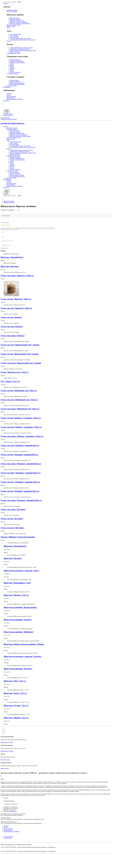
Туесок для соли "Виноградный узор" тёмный (20, 345)
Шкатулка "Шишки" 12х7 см (16, 718)
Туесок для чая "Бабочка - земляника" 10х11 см (21, 418)
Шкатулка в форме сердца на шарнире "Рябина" (24, 644)
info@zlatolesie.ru (12, 811)
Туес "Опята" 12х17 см (10, 381)
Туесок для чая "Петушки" (12, 519)
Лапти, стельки (11, 26)
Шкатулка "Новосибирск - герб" (17, 583)
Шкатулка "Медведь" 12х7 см (16, 595)
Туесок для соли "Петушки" (12, 528)
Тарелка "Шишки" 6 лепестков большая (18, 537)
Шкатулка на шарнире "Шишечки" (19, 632)
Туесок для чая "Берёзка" (11, 317)
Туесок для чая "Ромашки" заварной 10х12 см (20, 491)
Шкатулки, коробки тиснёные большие (20, 23)
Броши (11, 65)
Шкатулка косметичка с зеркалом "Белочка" (23, 656)
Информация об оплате (7, 742)
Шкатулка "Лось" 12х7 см (15, 681)
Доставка (9, 93)
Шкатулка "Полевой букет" (12, 257)
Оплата (9, 95)
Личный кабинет (8, 836)
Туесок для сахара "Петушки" (13, 509)
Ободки (12, 69)
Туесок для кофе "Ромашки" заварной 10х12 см (20, 473)
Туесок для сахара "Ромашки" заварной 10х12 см (21, 500)
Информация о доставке (7, 751)
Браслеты (12, 68)
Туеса (8, 27)
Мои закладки (8, 838)
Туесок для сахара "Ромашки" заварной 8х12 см (21, 464)
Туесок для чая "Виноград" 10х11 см (16, 299)
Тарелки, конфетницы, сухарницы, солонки (21, 47)
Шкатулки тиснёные (15, 19)
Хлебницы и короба (12, 10)
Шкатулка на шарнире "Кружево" (18, 669)
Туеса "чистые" (14, 35)
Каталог (6, 3)
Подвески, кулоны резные (17, 61)
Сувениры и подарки (12, 73)
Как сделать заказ (11, 96)
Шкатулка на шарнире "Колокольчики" (20, 607)
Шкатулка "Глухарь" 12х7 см (16, 705)
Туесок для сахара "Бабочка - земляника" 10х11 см (22, 436)
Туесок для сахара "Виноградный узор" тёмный (21, 363)
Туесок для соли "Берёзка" (12, 326)
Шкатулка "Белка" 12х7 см (15, 693)
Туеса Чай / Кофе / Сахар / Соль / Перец (20, 38)
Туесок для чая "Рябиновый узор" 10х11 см (19, 390)
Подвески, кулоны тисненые (17, 62)
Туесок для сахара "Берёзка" (13, 336)
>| (4, 733)
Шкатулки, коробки (12, 11)
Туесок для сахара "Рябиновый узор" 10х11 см (20, 409)
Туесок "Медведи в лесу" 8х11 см (14, 372)
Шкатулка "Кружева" (10, 266)
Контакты (6, 100)
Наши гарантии (11, 97)
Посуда (9, 41)
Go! (19, 2)
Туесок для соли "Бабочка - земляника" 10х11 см (21, 427)
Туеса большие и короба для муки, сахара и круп (22, 39)
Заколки (12, 66)
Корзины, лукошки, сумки (14, 25)
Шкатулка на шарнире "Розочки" (18, 620)
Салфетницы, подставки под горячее (19, 49)
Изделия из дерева (11, 85)
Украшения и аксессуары (13, 53)
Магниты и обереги (15, 81)
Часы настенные (14, 80)
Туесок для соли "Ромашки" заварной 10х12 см (20, 482)
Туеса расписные (14, 37)
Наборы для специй (15, 51)
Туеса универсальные (15, 34)
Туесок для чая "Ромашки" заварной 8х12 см (19, 455)
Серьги (12, 64)
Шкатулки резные (14, 18)
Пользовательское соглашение (15, 99)
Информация (7, 87)
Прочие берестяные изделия (17, 84)
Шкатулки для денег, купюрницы (18, 22)
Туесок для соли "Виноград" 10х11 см (16, 308)
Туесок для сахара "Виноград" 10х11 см (17, 276)
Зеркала (12, 70)
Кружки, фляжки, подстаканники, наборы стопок (23, 50)
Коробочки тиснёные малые (17, 20)
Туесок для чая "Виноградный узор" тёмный (19, 354)
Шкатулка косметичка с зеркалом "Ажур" (21, 571)
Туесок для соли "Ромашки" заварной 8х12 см (20, 445)
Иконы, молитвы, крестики (17, 83)
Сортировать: (4, 210)
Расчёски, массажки (15, 72)
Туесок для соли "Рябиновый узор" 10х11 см (19, 400)
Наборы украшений (15, 59)
